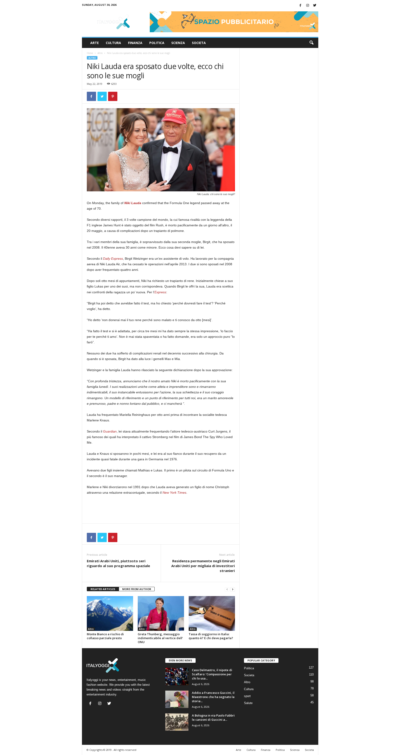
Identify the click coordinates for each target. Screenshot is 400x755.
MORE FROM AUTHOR (136, 589)
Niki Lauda (132, 203)
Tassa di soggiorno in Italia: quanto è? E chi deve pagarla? (211, 636)
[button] (311, 43)
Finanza (135, 43)
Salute (248, 703)
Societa (199, 43)
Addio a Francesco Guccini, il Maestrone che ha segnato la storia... (213, 697)
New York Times (174, 492)
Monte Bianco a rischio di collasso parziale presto (105, 636)
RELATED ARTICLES (103, 589)
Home (90, 53)
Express (160, 292)
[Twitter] (315, 5)
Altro (100, 53)
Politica (156, 43)
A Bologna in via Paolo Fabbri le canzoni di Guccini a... (213, 717)
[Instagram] (307, 5)
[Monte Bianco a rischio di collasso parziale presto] (110, 613)
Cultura (113, 43)
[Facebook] (300, 5)
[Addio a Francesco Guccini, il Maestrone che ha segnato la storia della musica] (176, 699)
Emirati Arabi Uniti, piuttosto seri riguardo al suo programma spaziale (118, 563)
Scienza (178, 43)
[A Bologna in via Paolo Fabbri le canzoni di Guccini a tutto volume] (176, 722)
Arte (94, 43)
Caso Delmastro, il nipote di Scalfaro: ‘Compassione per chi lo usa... (212, 674)
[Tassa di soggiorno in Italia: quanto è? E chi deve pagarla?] (212, 613)
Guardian (110, 431)
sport (247, 696)
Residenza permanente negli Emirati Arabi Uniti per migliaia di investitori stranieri (203, 566)
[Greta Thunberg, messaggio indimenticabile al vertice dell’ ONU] (161, 613)
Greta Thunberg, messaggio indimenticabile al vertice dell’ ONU (160, 638)
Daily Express (113, 258)
